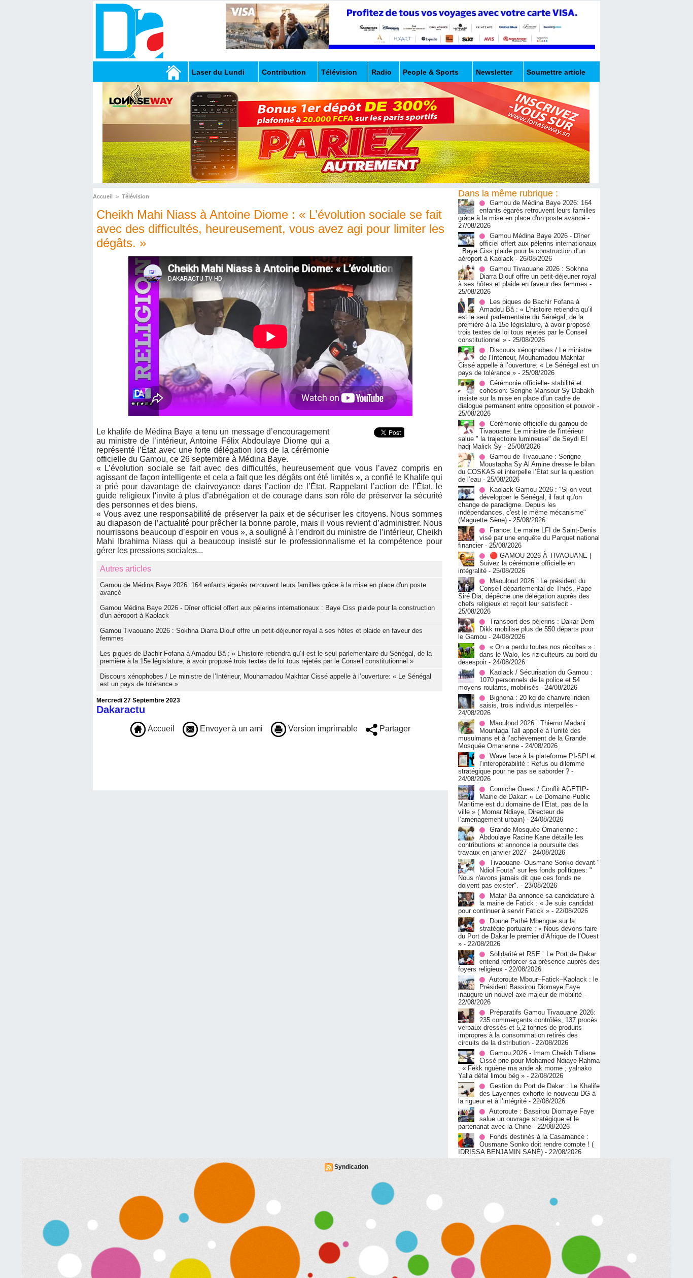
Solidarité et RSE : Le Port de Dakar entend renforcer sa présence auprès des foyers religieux (529, 961)
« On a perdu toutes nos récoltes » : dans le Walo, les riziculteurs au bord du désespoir (527, 654)
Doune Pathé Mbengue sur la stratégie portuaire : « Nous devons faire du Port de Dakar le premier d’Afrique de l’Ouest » (528, 932)
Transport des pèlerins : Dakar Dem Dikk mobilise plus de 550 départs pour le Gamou (526, 629)
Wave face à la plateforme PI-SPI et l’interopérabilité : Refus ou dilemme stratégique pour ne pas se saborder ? (527, 763)
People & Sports (431, 72)
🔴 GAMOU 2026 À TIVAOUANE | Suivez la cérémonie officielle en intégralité (524, 563)
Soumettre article (556, 72)
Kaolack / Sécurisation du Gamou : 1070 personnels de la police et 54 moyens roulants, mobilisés (525, 679)
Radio (381, 72)
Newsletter (494, 72)
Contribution (284, 72)
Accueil (103, 196)
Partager (393, 728)
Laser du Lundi (218, 72)
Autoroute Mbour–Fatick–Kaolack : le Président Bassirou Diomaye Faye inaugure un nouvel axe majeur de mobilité (528, 987)
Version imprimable (322, 728)
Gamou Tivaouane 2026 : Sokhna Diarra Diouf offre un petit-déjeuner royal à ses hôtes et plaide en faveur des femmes (527, 276)
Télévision (339, 72)
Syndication (351, 1166)
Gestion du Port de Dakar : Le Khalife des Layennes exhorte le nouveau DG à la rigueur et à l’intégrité (529, 1093)
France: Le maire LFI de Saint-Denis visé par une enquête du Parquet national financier (529, 537)
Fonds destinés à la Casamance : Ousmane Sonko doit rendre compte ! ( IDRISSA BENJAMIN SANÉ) (526, 1144)
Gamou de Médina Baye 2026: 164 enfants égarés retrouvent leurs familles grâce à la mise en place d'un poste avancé (527, 210)
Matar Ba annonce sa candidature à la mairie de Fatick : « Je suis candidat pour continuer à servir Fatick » (526, 903)
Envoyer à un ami (230, 728)
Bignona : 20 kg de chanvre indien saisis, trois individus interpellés (534, 701)
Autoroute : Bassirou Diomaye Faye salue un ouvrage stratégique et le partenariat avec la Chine (526, 1118)
